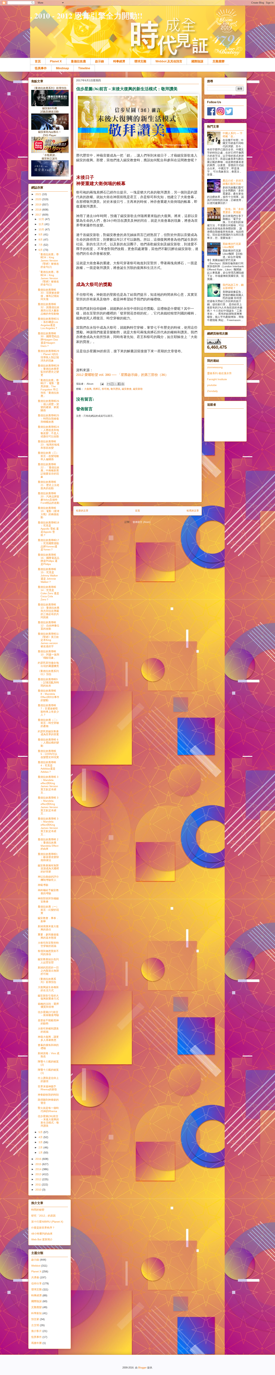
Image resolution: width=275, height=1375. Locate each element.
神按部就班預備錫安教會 (48, 900)
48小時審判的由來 (42, 1233)
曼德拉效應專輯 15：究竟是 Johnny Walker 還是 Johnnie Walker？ (48, 575)
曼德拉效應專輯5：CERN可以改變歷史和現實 (48, 754)
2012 (38, 1179)
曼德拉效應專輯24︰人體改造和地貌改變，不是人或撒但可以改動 (48, 431)
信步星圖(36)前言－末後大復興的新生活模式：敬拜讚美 (48, 1121)
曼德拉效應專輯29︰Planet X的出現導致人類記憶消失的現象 (48, 355)
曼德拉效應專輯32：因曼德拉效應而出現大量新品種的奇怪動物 (48, 309)
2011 (38, 1184)
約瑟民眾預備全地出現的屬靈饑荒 (48, 664)
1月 (41, 1152)
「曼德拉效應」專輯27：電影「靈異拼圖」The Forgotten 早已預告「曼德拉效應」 (48, 388)
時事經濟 (119, 61)
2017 (38, 214)
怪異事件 (41, 68)
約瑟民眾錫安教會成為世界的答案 (48, 733)
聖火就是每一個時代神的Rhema (48, 1109)
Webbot (35, 1265)
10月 (42, 229)
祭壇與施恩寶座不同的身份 (48, 953)
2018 (38, 209)
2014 (38, 1169)
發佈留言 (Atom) (141, 522)
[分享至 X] (115, 384)
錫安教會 (127, 388)
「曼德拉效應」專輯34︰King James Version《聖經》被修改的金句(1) (48, 278)
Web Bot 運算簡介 (42, 1239)
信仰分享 (36, 1283)
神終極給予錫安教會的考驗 (48, 892)
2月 (41, 1147)
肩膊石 (96, 388)
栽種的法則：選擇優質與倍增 (48, 1005)
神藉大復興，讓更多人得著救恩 (48, 1038)
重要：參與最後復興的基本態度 (48, 936)
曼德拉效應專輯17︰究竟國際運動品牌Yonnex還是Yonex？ (48, 545)
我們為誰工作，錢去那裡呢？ (233, 286)
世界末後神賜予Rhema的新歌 (47, 1088)
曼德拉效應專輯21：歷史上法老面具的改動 (48, 485)
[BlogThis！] (112, 384)
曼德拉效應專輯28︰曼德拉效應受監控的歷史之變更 (48, 370)
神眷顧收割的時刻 (48, 1094)
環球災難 (140, 61)
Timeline (84, 68)
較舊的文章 (193, 510)
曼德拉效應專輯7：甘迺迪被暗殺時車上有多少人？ (48, 710)
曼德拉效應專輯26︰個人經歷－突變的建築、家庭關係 (48, 405)
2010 (38, 1189)
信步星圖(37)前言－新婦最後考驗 (48, 1014)
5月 (41, 1132)
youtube (212, 385)
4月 (41, 1137)
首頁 (38, 61)
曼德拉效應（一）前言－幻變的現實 (48, 909)
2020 (38, 199)
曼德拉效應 (78, 61)
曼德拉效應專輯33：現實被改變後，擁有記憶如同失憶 (48, 294)
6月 (41, 249)
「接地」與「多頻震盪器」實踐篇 (233, 211)
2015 (38, 1164)
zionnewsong (215, 367)
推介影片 (36, 1330)
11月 (42, 224)
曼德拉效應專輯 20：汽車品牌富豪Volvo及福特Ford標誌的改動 (48, 498)
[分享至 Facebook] (119, 384)
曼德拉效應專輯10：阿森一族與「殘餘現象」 (48, 654)
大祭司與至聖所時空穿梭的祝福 (48, 944)
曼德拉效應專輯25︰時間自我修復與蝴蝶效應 (48, 418)
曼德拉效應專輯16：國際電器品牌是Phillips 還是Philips (48, 559)
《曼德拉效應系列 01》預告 (48, 673)
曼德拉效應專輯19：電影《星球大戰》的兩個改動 (48, 512)
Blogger (142, 1367)
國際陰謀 (197, 61)
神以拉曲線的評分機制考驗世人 (48, 878)
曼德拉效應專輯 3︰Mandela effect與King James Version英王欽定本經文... (48, 784)
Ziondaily (212, 391)
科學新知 (36, 1313)
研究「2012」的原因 (43, 1215)
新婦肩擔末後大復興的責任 (48, 928)
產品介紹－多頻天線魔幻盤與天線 (233, 182)
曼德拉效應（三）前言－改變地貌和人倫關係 (48, 456)
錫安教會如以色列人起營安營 (48, 961)
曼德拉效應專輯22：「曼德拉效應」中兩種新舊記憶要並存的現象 (48, 470)
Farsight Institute (217, 379)
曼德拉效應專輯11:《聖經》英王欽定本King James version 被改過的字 (48, 640)
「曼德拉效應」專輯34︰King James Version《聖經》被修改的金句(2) (48, 260)
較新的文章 (82, 510)
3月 (41, 1142)
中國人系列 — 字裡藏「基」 (232, 135)
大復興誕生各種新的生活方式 (48, 989)
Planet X (56, 61)
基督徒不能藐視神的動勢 (48, 1022)
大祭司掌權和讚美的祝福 (48, 1030)
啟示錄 (99, 61)
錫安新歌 (138, 388)
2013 (38, 1174)
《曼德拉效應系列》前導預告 (47, 980)
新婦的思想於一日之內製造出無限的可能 (48, 970)
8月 (41, 239)
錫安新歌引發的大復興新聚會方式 (48, 997)
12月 (42, 219)
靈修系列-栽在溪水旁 (219, 373)
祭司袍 (105, 388)
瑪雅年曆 (36, 1342)
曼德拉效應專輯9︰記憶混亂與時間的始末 (48, 682)
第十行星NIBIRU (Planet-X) (47, 1221)
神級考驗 (43, 884)
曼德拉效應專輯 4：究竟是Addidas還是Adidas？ (47, 767)
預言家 (35, 1319)
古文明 (35, 1325)
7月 (41, 244)
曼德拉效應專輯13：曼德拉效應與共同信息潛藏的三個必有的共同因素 (48, 611)
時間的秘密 (37, 1209)
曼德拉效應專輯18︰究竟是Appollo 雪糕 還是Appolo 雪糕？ (48, 529)
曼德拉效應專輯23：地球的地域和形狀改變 (48, 444)
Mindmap (62, 68)
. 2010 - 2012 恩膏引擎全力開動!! (86, 15)
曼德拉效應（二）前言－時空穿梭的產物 (48, 723)
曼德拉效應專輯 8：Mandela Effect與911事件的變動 (48, 695)
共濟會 (35, 1277)
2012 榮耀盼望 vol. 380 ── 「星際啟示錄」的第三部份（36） (122, 375)
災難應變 (218, 61)
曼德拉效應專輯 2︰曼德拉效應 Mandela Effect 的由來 (48, 844)
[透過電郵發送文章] (101, 383)
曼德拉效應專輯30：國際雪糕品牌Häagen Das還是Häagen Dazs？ (48, 339)
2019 (38, 204)
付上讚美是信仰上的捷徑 (48, 1079)
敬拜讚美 (115, 388)
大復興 (87, 388)
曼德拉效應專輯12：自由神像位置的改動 (48, 625)
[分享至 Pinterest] (123, 384)
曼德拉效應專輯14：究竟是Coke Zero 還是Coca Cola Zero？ (48, 593)
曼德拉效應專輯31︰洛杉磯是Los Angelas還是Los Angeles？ (48, 323)
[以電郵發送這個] (108, 384)
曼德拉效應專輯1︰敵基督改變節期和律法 (48, 857)
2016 (38, 1158)
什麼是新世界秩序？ (43, 1227)
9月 (41, 234)
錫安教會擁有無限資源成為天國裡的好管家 (48, 868)
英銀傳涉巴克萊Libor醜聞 (232, 245)
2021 (38, 194)
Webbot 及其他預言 (168, 61)
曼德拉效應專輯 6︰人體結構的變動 (48, 742)
